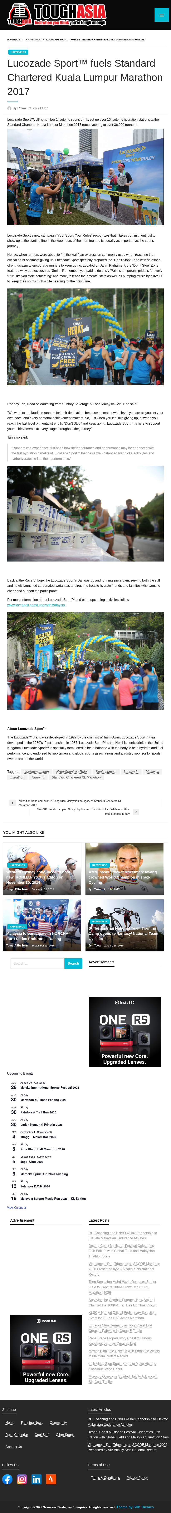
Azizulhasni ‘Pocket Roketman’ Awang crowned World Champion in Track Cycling (123, 877)
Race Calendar (16, 1435)
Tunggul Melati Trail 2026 (38, 1137)
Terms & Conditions (105, 1477)
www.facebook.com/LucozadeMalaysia (36, 605)
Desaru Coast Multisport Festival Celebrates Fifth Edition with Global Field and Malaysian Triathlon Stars (122, 1251)
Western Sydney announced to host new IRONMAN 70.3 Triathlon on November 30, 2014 (38, 877)
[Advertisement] (46, 1280)
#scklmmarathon (36, 771)
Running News (32, 1422)
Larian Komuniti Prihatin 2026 (41, 1124)
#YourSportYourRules (72, 771)
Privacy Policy (137, 1477)
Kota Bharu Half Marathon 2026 (42, 1149)
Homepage (13, 39)
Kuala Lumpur (106, 771)
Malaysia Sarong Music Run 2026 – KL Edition (53, 1198)
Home (9, 1422)
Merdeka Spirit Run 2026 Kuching (44, 1174)
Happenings (33, 39)
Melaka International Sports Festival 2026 (49, 1087)
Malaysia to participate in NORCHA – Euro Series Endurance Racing (38, 936)
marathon (17, 777)
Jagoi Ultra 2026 (31, 1162)
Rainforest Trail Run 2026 (38, 1112)
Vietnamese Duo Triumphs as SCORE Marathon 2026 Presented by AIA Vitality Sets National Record (124, 1269)
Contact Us (13, 1447)
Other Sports (65, 1435)
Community (58, 1422)
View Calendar (16, 1207)
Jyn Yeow (20, 108)
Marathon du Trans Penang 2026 (43, 1100)
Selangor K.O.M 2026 (35, 1186)
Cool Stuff (42, 1435)
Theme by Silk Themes (135, 1507)
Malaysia (152, 771)
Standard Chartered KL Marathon (76, 777)
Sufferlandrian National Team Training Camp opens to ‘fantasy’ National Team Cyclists (123, 933)
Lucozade (131, 771)
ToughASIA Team (17, 889)
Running (38, 777)
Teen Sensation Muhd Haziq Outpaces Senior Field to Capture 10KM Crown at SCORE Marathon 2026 (122, 1287)
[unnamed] (125, 1031)
